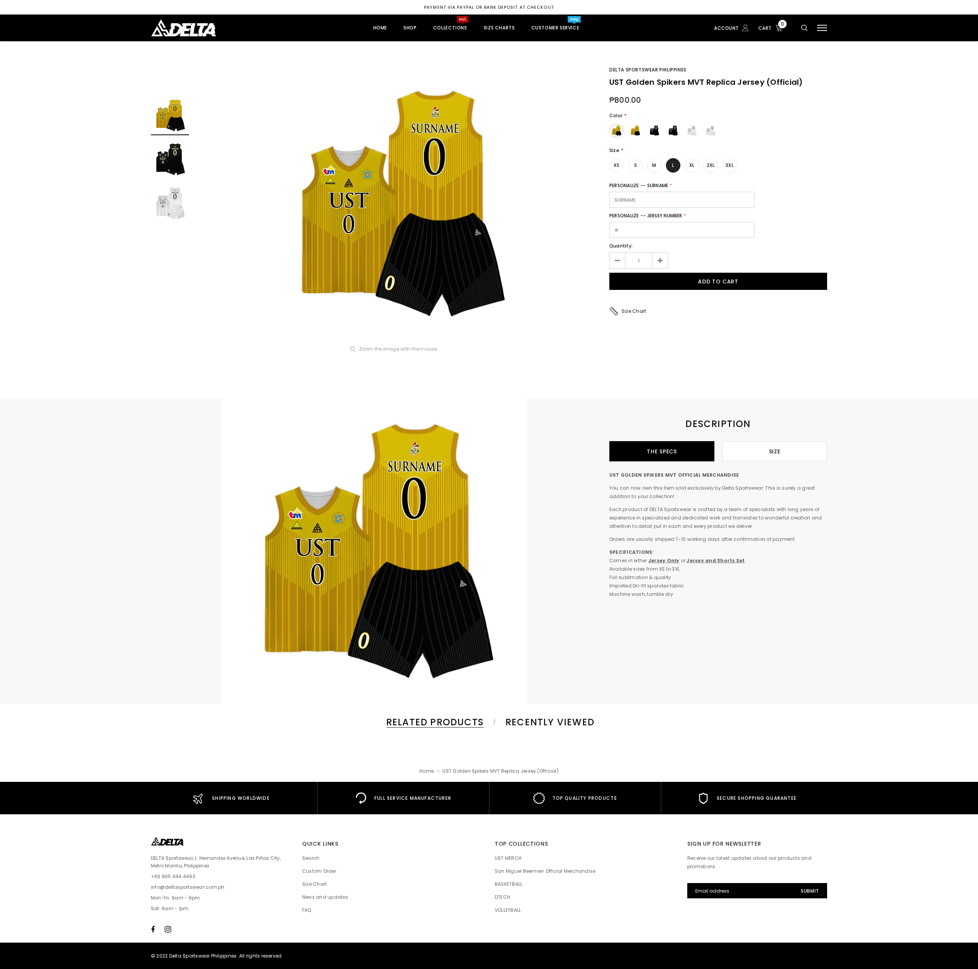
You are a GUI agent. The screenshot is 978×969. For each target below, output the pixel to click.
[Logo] (210, 27)
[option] (399, 203)
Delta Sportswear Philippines (648, 69)
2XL (711, 165)
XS (616, 165)
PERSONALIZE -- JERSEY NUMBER (645, 215)
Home (426, 771)
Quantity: (621, 246)
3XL (729, 165)
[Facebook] (153, 929)
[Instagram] (168, 929)
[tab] (433, 722)
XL (691, 165)
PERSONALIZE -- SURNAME (638, 185)
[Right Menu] (822, 28)
